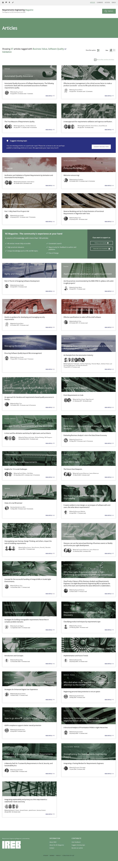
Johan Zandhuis (79, 179)
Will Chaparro (48, 437)
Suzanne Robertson (83, 473)
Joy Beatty (22, 126)
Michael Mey (19, 660)
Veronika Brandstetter (81, 365)
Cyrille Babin (19, 770)
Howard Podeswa (79, 590)
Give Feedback (76, 842)
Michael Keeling (39, 437)
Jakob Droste (32, 810)
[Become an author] (13, 2)
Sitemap (45, 855)
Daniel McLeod (103, 126)
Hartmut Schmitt (41, 810)
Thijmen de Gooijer (29, 437)
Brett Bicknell (87, 126)
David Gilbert (23, 473)
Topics (110, 11)
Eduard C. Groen (14, 810)
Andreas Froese (105, 364)
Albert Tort (78, 217)
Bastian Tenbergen (74, 364)
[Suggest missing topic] (9, 2)
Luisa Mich (22, 507)
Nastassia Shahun (21, 693)
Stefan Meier (78, 287)
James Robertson (94, 473)
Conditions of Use (68, 855)
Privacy (58, 855)
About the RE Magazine (57, 845)
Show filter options (91, 50)
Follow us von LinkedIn (101, 243)
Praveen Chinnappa (80, 767)
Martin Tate (78, 321)
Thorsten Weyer (96, 364)
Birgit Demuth (90, 399)
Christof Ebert (78, 89)
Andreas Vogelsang (85, 364)
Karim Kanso (94, 126)
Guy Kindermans (79, 696)
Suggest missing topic (101, 147)
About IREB (53, 842)
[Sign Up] (3, 2)
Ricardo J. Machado (45, 547)
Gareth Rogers (20, 626)
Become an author (77, 848)
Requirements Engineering (17, 11)
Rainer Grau (19, 585)
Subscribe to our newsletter (100, 248)
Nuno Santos (27, 547)
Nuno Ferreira (36, 547)
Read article (49, 95)
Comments (100, 2)
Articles (92, 2)
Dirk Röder (30, 473)
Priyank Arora (78, 439)
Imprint (52, 855)
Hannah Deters (24, 810)
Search (114, 2)
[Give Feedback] (6, 2)
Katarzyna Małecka (80, 511)
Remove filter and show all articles (105, 59)
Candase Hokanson (31, 126)
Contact (52, 848)
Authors (107, 2)
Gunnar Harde (20, 215)
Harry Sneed (19, 92)
